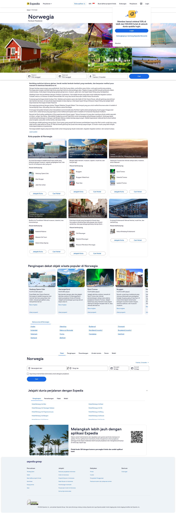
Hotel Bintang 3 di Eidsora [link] (40, 419)
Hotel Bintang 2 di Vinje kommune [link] (42, 412)
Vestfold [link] (121, 334)
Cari (139, 76)
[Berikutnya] (148, 291)
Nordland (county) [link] (95, 330)
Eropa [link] (28, 10)
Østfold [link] (62, 338)
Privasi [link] (92, 471)
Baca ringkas (33, 305)
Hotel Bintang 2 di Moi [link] (39, 404)
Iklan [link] (28, 488)
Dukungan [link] (124, 471)
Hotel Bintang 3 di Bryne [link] (96, 416)
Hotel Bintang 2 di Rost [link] (96, 404)
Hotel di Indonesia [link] (63, 475)
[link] (132, 43)
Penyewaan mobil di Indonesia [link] (67, 488)
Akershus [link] (63, 326)
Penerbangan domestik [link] (64, 484)
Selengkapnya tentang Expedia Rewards (131, 36)
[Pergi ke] (88, 368)
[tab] (41, 322)
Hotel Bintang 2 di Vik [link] (95, 408)
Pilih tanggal (35, 77)
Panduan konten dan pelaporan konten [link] (101, 481)
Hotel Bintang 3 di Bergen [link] (40, 416)
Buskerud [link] (92, 326)
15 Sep (136, 369)
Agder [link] (33, 326)
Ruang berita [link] (30, 484)
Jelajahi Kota (38, 193)
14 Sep (116, 369)
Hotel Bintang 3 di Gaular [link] (96, 419)
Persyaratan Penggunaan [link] (97, 478)
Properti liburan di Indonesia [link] (66, 478)
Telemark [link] (34, 334)
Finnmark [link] (121, 326)
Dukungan (122, 4)
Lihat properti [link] (33, 312)
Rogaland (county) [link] (124, 330)
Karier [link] (28, 475)
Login (147, 4)
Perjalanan (133, 4)
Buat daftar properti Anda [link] (34, 478)
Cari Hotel (56, 193)
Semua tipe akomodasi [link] (64, 491)
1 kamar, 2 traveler (99, 77)
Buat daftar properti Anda (107, 4)
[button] (88, 390)
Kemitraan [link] (29, 481)
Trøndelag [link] (92, 334)
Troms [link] (62, 334)
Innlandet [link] (34, 330)
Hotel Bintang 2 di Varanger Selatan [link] (43, 408)
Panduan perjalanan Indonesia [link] (66, 471)
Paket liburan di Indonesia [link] (65, 481)
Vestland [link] (34, 338)
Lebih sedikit (33, 132)
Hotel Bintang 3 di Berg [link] (96, 412)
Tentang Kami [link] (30, 471)
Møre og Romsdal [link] (66, 330)
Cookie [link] (92, 475)
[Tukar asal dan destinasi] (67, 368)
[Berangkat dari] (47, 368)
